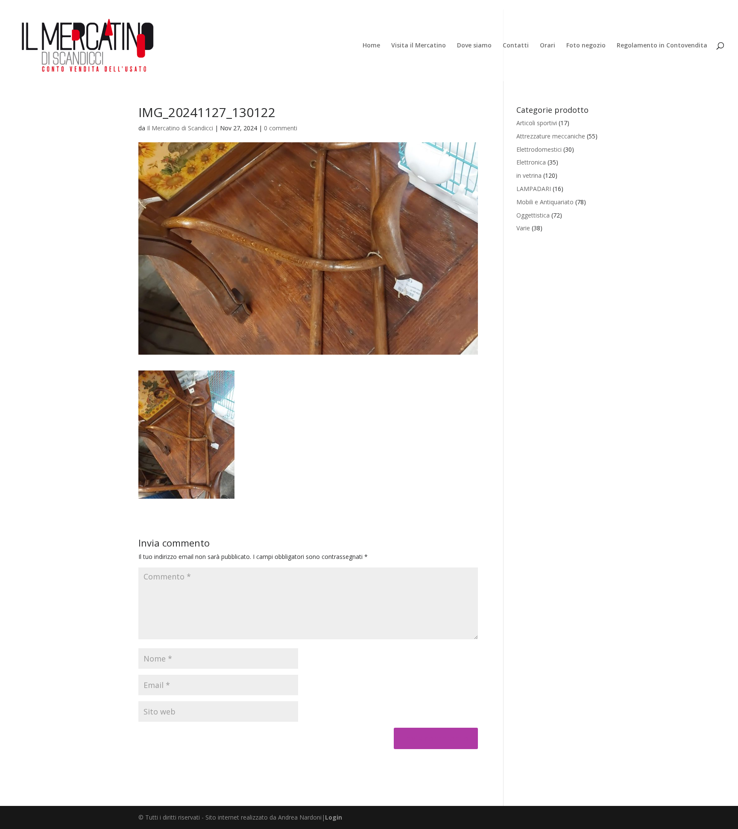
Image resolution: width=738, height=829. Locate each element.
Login (333, 817)
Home (371, 45)
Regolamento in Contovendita (662, 45)
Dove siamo (474, 45)
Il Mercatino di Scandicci (180, 128)
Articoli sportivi (536, 123)
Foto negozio (586, 45)
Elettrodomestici (539, 149)
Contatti (516, 45)
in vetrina (529, 175)
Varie (523, 228)
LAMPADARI (533, 189)
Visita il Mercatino (418, 45)
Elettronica (531, 162)
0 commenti (280, 128)
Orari (547, 45)
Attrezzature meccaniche (550, 136)
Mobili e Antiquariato (545, 202)
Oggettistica (533, 215)
